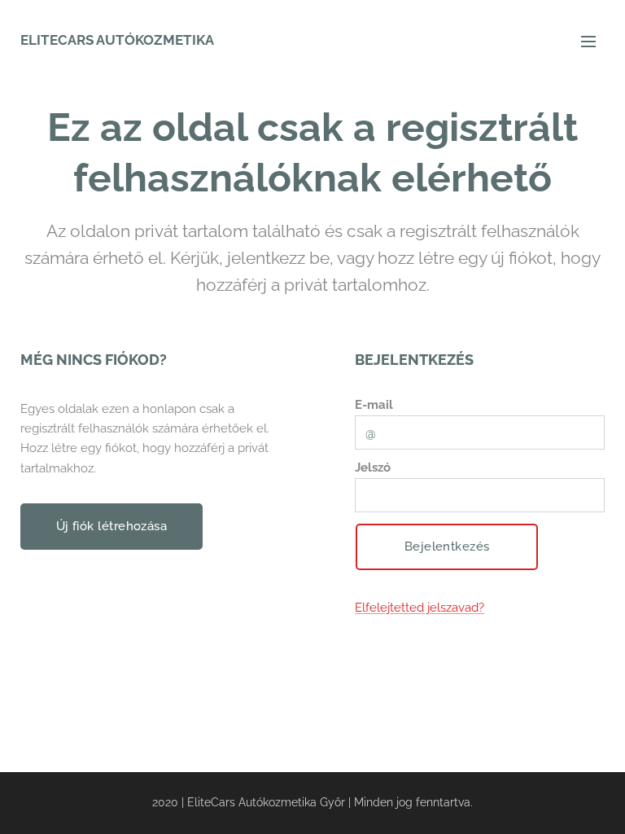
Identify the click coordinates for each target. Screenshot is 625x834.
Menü (588, 40)
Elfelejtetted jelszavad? (419, 607)
